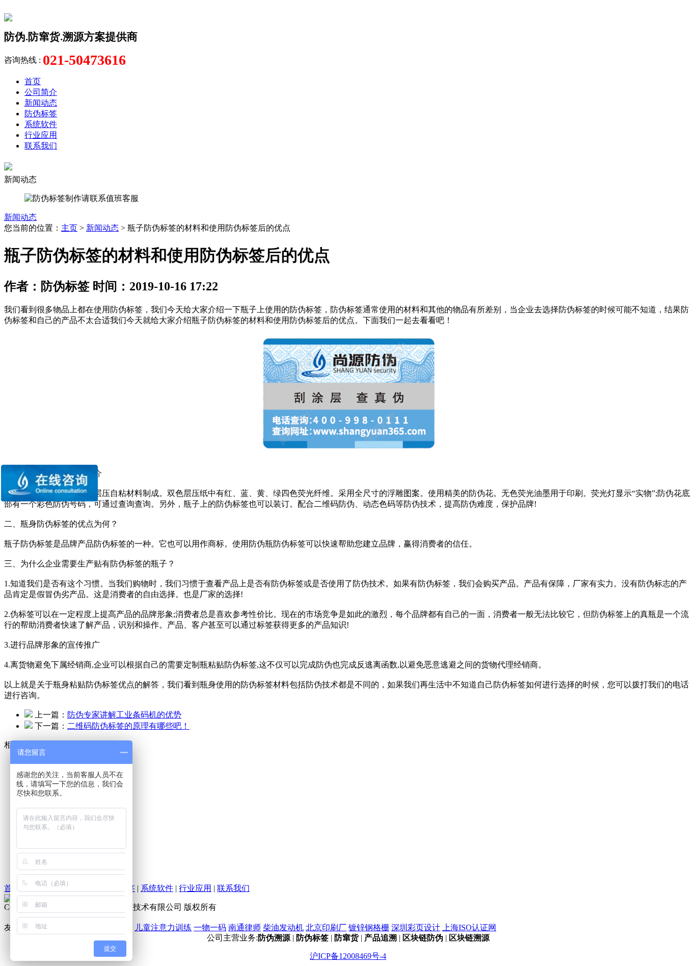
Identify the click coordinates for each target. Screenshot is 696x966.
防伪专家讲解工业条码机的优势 (124, 714)
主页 (69, 228)
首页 (32, 81)
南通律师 (244, 927)
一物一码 (210, 927)
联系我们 (40, 145)
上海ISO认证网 (469, 927)
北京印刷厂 (326, 927)
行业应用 (40, 135)
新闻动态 (40, 102)
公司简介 (40, 92)
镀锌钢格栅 (369, 927)
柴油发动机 (283, 927)
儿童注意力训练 (163, 927)
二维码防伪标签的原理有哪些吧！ (128, 726)
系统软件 (40, 124)
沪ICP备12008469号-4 (348, 956)
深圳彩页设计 (415, 927)
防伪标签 (40, 113)
